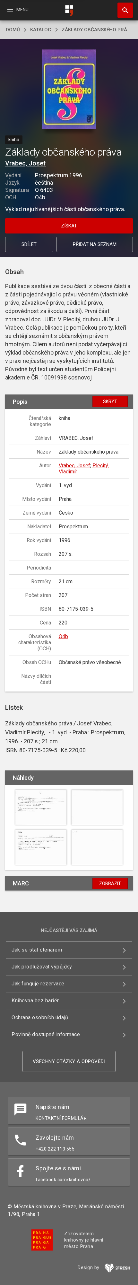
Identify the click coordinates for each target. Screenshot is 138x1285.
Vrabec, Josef (25, 163)
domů (13, 30)
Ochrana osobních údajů (40, 1017)
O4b (63, 636)
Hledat (123, 10)
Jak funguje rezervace (38, 984)
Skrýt (110, 401)
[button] (69, 89)
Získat (69, 226)
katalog (40, 30)
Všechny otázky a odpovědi (69, 1061)
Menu (17, 9)
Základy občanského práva (97, 30)
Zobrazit (110, 883)
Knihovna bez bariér (35, 1001)
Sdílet (29, 244)
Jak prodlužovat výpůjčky (42, 967)
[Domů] (69, 10)
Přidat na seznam (94, 244)
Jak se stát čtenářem (37, 950)
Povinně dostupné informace (46, 1034)
